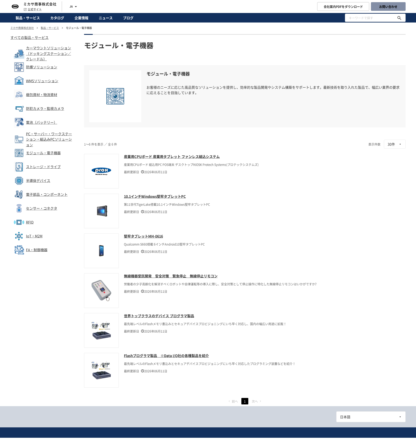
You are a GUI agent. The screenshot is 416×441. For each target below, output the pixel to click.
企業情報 (81, 17)
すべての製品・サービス (29, 37)
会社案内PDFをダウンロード (343, 6)
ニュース (106, 17)
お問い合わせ (388, 6)
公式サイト (35, 9)
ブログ (128, 17)
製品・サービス (28, 17)
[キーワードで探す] (399, 17)
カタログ (57, 17)
